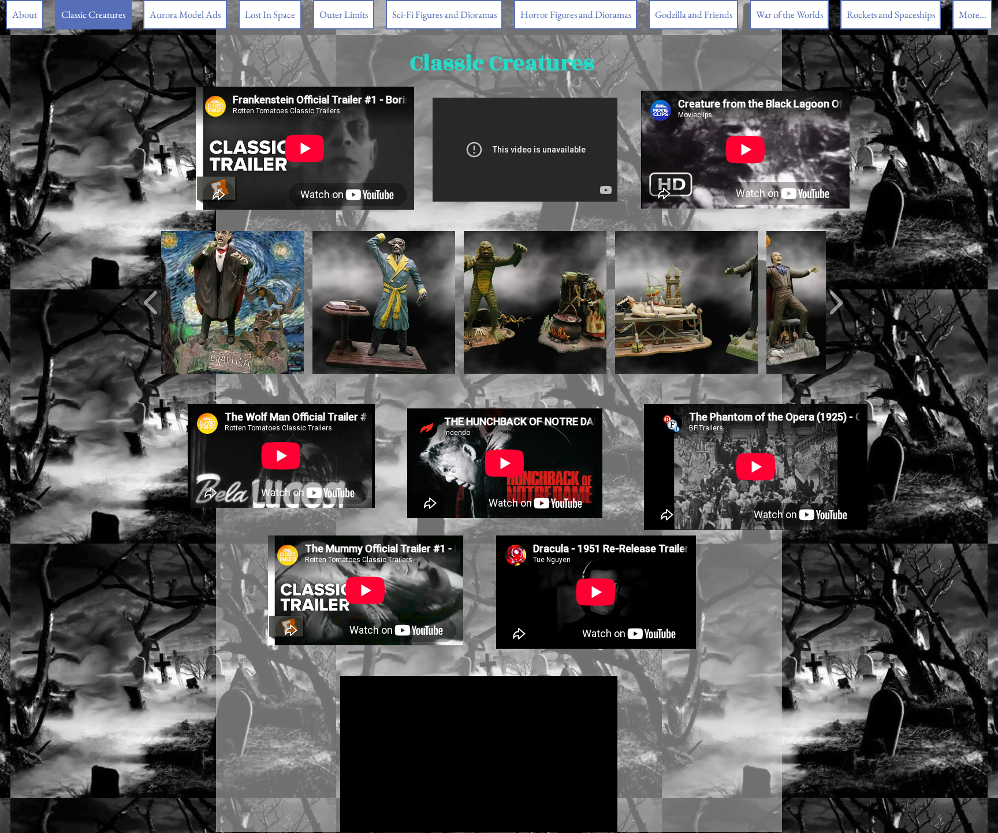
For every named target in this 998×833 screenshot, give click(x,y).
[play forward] (836, 302)
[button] (232, 302)
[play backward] (151, 302)
